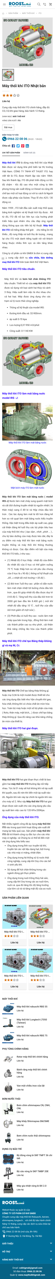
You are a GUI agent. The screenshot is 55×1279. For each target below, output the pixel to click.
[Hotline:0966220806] (45, 4)
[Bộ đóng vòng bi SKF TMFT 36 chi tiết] (8, 1159)
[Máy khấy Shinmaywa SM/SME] (8, 1123)
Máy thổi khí (19, 116)
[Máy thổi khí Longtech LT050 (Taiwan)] (8, 1023)
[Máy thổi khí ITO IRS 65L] (14, 961)
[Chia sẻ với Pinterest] (23, 145)
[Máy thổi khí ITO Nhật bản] (41, 917)
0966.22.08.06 (34, 1271)
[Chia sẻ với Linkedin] (27, 145)
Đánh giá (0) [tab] (29, 153)
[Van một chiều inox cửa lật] (8, 1088)
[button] (39, 4)
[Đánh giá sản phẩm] (11, 95)
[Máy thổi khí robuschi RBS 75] (8, 1038)
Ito (19, 121)
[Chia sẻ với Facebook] (13, 145)
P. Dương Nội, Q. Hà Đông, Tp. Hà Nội (24, 1236)
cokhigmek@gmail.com (30, 1268)
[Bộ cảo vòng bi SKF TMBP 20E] (8, 1173)
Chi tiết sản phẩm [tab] (11, 153)
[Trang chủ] (3, 13)
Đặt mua (8, 127)
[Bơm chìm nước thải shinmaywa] (8, 1138)
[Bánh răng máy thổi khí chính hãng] (8, 1073)
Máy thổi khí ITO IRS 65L (14, 975)
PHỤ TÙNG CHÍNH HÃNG (15, 1048)
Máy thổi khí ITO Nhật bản (41, 931)
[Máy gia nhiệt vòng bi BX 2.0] (8, 1188)
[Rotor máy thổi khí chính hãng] (8, 1059)
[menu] (4, 4)
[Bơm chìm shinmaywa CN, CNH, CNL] (8, 1109)
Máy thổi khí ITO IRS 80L (14, 931)
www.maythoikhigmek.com (31, 1275)
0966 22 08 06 (17, 139)
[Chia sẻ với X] (18, 145)
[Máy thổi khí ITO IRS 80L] (14, 917)
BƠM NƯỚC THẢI (11, 1098)
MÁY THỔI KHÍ (9, 998)
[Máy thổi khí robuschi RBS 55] (8, 1009)
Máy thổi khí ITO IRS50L (41, 975)
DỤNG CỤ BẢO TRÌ (12, 1149)
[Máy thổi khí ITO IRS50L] (41, 961)
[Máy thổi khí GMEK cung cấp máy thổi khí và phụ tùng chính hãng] (20, 4)
